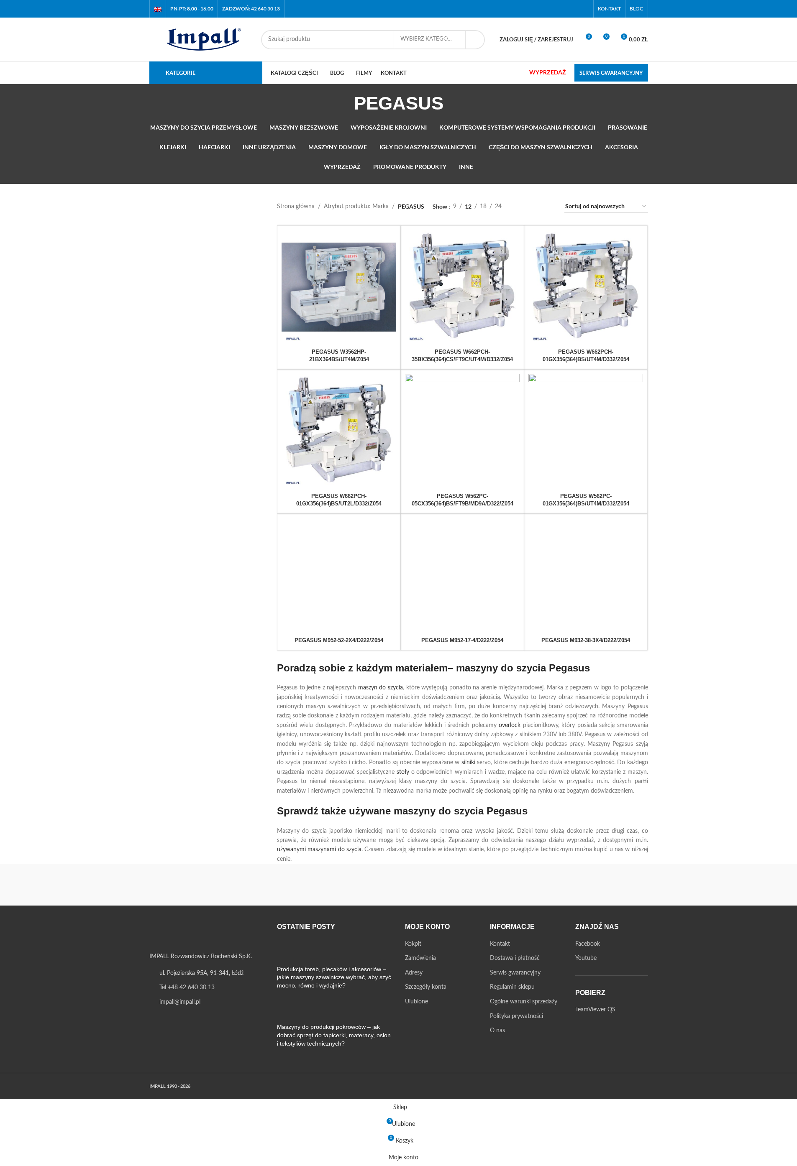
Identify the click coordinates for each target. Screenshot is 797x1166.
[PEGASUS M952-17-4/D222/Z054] (462, 575)
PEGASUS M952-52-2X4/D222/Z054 (339, 640)
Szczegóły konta (425, 987)
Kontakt (500, 944)
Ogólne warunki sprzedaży (523, 1002)
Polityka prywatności (516, 1016)
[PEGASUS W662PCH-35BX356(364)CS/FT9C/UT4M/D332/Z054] (462, 287)
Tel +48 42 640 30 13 (187, 987)
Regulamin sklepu (512, 987)
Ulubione (416, 1002)
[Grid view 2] (521, 207)
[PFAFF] (398, 885)
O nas (497, 1030)
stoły (403, 772)
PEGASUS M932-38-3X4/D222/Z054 (585, 640)
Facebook (587, 944)
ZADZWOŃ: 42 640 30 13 (251, 8)
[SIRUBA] (184, 885)
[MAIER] (612, 885)
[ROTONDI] (256, 885)
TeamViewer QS (595, 1010)
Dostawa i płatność (515, 958)
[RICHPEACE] (327, 885)
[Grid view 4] (548, 207)
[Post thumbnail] (292, 952)
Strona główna (296, 206)
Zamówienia (420, 958)
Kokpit (413, 944)
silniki (468, 762)
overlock (509, 725)
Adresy (414, 973)
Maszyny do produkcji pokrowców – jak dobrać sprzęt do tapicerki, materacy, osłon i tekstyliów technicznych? (334, 1034)
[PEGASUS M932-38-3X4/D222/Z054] (585, 575)
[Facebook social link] (573, 9)
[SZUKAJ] (475, 39)
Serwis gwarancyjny (515, 973)
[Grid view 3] (534, 207)
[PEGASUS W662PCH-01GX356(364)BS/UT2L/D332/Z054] (339, 431)
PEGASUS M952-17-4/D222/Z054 (462, 640)
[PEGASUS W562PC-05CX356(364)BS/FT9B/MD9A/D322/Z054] (462, 431)
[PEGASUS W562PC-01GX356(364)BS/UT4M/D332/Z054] (585, 431)
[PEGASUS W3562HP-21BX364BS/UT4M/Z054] (339, 287)
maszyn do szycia (380, 688)
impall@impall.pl (179, 1002)
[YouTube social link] (583, 9)
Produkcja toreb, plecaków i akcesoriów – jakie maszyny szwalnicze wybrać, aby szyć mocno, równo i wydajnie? (334, 977)
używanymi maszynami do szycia (319, 849)
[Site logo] (201, 39)
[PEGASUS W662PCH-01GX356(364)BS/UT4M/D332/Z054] (585, 287)
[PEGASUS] (469, 885)
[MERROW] (541, 885)
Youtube (586, 958)
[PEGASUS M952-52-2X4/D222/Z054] (339, 575)
